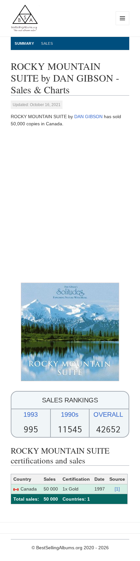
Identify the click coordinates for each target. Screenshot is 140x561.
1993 (30, 414)
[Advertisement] (70, 205)
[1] (117, 488)
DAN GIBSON (88, 116)
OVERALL (108, 414)
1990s (69, 414)
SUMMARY (24, 43)
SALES (47, 43)
